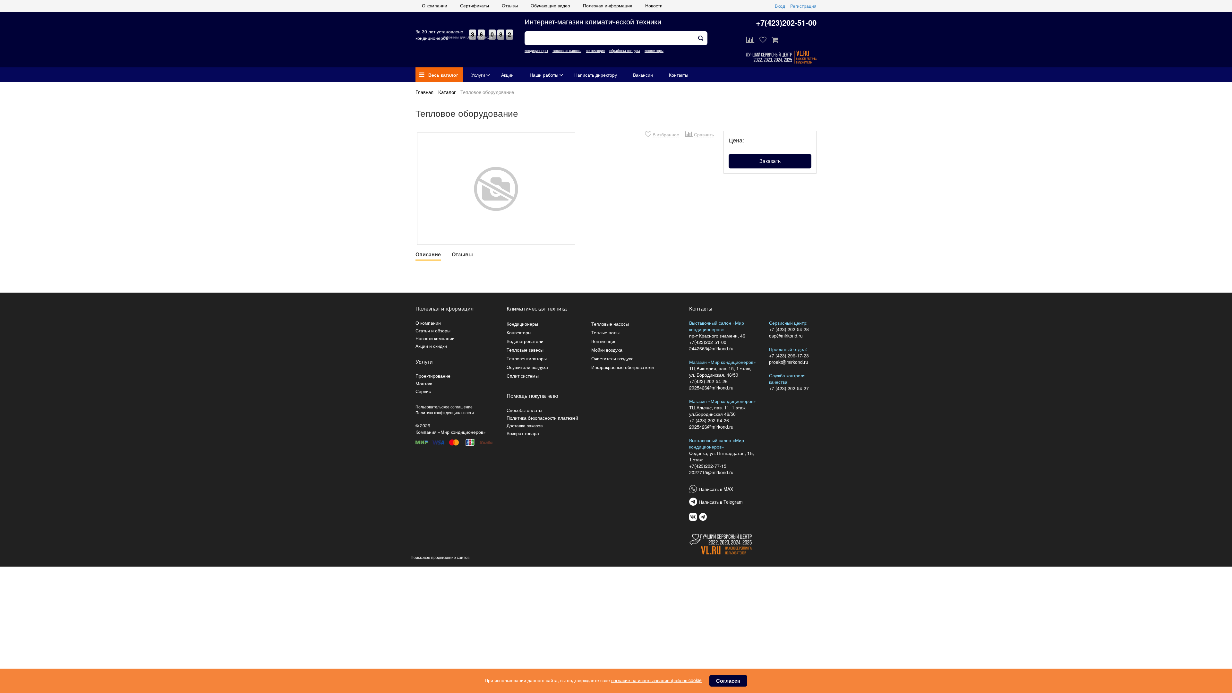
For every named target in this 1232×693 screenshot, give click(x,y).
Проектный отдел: (788, 349)
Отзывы (510, 5)
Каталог (447, 92)
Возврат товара (523, 433)
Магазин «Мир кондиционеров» (722, 362)
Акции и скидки (431, 346)
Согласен (728, 680)
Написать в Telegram (721, 502)
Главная (424, 92)
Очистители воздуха (612, 358)
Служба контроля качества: (787, 378)
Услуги (478, 75)
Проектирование (432, 375)
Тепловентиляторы (527, 358)
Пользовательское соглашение (444, 406)
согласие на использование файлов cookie (656, 680)
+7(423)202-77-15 (707, 466)
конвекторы (654, 50)
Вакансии (643, 75)
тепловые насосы (566, 50)
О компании (434, 5)
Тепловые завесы (525, 349)
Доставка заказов (525, 425)
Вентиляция (604, 341)
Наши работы (544, 75)
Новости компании (435, 338)
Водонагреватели (525, 341)
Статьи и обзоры (432, 330)
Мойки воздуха (606, 349)
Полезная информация (607, 5)
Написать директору (595, 75)
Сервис (423, 391)
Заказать (770, 161)
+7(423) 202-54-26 (708, 381)
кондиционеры (536, 50)
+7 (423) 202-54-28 (789, 329)
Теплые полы (605, 332)
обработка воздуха (624, 50)
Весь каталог (443, 75)
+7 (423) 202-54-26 (709, 420)
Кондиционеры (522, 324)
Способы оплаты (524, 410)
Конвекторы (519, 332)
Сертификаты (474, 5)
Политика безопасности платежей (542, 418)
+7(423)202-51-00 (786, 22)
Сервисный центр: (788, 323)
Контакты (678, 75)
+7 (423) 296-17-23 (789, 355)
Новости (654, 5)
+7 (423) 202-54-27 (789, 388)
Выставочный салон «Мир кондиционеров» (716, 326)
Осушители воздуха (527, 367)
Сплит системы (523, 375)
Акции (507, 75)
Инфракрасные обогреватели (622, 367)
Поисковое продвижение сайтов (440, 557)
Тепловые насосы (610, 324)
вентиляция (595, 50)
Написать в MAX (716, 489)
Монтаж (423, 383)
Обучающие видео (550, 5)
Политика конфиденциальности (444, 412)
